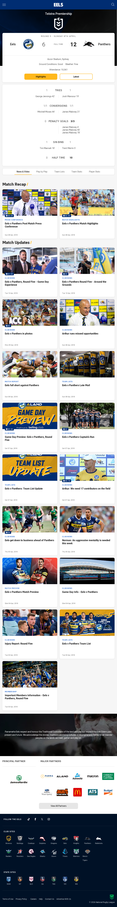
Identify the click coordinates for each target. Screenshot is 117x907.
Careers (33, 899)
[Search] (113, 5)
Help (41, 899)
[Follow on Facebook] (35, 819)
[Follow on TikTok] (28, 819)
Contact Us (49, 899)
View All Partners (58, 805)
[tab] (23, 171)
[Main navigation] (4, 4)
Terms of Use (7, 899)
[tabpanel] (58, 445)
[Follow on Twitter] (42, 819)
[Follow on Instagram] (49, 819)
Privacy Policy (21, 899)
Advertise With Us (64, 899)
